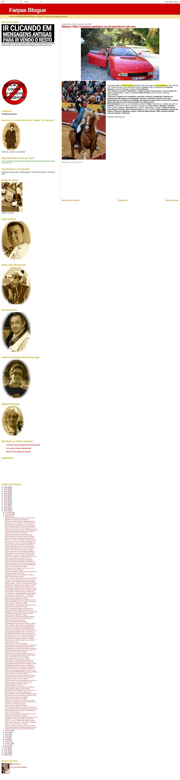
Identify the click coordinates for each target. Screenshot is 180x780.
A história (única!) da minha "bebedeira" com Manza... (20, 574)
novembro (8, 514)
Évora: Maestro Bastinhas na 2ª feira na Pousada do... (20, 526)
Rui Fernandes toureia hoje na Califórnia (16, 697)
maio (6, 738)
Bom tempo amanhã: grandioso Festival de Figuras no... (21, 690)
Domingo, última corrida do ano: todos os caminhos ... (20, 548)
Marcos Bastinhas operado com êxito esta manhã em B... (21, 707)
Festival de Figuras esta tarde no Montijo (16, 673)
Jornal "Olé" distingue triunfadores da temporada (19, 559)
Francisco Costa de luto (11, 641)
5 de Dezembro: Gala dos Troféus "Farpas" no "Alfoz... (20, 623)
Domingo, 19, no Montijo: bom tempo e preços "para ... (20, 700)
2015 (6, 509)
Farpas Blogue (27, 10)
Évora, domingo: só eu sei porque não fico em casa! (20, 553)
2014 (6, 511)
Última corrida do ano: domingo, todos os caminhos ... (20, 536)
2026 (6, 487)
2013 (6, 747)
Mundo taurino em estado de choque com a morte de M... (21, 578)
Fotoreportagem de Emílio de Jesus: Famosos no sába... (21, 588)
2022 (6, 495)
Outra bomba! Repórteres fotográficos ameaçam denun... (21, 727)
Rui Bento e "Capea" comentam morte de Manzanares (20, 563)
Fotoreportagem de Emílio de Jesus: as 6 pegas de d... (20, 633)
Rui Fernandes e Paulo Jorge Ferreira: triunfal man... (20, 662)
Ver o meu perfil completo (18, 767)
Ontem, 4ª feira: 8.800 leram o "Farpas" (16, 715)
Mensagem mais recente (70, 200)
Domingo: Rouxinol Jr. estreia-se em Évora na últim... (20, 524)
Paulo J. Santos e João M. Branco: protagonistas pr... (20, 625)
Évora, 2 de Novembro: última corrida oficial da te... (19, 608)
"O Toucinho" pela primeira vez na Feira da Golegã (19, 628)
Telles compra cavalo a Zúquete (14, 569)
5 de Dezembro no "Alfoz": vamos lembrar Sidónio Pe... (20, 543)
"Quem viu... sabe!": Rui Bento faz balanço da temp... (20, 720)
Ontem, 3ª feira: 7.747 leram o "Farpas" (16, 643)
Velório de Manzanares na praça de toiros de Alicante (20, 564)
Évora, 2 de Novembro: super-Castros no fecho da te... (20, 655)
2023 (6, 493)
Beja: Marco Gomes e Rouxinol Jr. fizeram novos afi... (20, 650)
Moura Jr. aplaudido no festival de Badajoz (17, 657)
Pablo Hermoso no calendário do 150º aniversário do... (20, 523)
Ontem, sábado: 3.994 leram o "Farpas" (16, 603)
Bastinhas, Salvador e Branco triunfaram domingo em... (20, 635)
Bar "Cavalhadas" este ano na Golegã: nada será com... (21, 680)
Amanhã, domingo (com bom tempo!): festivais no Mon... (21, 695)
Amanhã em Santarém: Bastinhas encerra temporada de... (21, 611)
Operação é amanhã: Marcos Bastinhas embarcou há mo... (21, 717)
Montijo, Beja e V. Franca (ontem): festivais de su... (19, 660)
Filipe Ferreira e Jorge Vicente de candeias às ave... (19, 586)
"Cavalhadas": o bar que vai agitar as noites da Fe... (20, 718)
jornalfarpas (16, 764)
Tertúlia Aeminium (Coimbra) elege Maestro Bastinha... (20, 616)
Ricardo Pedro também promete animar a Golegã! (19, 596)
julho (6, 734)
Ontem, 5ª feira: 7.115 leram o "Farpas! (16, 705)
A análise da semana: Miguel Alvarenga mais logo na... (20, 653)
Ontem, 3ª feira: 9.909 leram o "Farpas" (16, 566)
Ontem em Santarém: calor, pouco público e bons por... (20, 601)
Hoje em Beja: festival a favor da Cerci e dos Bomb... (20, 677)
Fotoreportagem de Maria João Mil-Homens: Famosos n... (21, 645)
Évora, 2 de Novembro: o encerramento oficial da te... (20, 668)
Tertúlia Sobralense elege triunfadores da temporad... (20, 687)
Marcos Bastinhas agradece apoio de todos (17, 688)
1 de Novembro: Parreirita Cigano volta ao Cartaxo (19, 613)
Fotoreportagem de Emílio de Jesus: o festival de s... (20, 665)
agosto (7, 732)
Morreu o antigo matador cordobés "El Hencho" (18, 558)
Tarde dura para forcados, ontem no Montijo (17, 658)
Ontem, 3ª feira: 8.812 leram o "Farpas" (16, 723)
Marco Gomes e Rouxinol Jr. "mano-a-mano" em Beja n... (21, 722)
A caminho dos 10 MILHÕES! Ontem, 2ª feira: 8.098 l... (20, 581)
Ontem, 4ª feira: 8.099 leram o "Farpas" (16, 621)
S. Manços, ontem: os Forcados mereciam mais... (19, 682)
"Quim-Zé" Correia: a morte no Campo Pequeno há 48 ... (21, 713)
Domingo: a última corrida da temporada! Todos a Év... (20, 580)
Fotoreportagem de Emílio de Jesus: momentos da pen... (21, 590)
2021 (6, 497)
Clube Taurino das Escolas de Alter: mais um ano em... (20, 670)
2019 (6, 501)
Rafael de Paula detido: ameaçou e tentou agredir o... (20, 531)
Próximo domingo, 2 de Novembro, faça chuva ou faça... (21, 605)
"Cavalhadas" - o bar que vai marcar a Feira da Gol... (20, 554)
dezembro (8, 512)
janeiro (7, 745)
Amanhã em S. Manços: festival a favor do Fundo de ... (20, 702)
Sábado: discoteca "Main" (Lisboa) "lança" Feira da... (20, 640)
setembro (8, 730)
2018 (6, 503)
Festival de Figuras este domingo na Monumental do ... (20, 710)
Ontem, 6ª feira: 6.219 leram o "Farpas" (16, 698)
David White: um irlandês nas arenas (15, 703)
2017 (6, 505)
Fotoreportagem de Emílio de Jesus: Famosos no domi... (21, 630)
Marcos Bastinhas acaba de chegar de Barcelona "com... (21, 693)
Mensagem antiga (172, 200)
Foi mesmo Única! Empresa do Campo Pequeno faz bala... (21, 708)
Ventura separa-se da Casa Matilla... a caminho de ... (20, 595)
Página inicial (122, 200)
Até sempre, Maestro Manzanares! (14, 573)
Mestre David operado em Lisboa (14, 576)
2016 (6, 507)
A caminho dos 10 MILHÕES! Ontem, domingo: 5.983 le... (21, 672)
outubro (7, 516)
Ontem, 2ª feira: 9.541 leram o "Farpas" (16, 651)
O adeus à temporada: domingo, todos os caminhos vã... (21, 571)
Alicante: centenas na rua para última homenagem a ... (20, 551)
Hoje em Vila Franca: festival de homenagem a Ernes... (20, 675)
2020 (6, 499)
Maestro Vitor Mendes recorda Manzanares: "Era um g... (21, 556)
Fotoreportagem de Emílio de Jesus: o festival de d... (20, 631)
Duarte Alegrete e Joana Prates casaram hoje (18, 692)
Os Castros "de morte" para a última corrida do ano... (20, 568)
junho (7, 736)
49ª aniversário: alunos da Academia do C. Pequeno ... (20, 638)
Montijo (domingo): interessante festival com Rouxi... (19, 646)
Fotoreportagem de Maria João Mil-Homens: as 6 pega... (21, 648)
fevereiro (8, 743)
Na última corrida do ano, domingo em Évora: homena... (21, 539)
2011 (6, 751)
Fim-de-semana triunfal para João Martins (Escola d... (20, 626)
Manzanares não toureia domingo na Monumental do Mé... (21, 529)
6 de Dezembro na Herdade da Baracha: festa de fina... (21, 593)
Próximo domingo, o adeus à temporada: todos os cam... (21, 583)
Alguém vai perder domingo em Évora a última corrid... (20, 518)
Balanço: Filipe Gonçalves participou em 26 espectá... (20, 561)
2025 (6, 489)
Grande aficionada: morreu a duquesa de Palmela (19, 636)
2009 (6, 755)
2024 (6, 491)
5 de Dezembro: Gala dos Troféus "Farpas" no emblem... (21, 585)
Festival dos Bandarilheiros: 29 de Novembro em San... (20, 528)
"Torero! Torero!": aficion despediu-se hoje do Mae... (19, 544)
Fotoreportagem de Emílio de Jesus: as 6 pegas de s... (20, 667)
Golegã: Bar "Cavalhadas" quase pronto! (16, 519)
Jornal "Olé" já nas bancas (12, 712)
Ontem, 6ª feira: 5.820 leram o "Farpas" (16, 606)
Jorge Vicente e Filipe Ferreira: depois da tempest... (19, 549)
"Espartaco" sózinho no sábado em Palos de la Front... (20, 725)
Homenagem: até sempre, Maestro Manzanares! (18, 534)
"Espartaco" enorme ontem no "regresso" (16, 678)
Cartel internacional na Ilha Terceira (15, 620)
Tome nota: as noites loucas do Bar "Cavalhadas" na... (20, 541)
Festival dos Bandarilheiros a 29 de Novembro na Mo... (20, 600)
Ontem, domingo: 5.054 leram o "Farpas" (16, 598)
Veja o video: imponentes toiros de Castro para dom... (20, 538)
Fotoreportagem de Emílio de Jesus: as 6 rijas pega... (20, 591)
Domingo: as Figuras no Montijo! (14, 685)
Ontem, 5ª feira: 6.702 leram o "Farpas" (16, 533)
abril (6, 739)
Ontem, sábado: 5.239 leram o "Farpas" (16, 683)
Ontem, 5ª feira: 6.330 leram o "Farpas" (16, 615)
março (7, 741)
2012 (6, 749)
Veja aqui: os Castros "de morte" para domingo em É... (20, 521)
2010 (6, 753)
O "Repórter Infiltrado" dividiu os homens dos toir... (19, 610)
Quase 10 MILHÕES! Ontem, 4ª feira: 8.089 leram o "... (20, 546)
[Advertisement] (80, 182)
